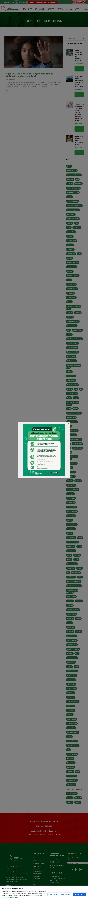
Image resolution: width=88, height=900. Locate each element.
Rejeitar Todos (65, 894)
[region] (44, 893)
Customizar (52, 894)
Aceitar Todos (79, 894)
